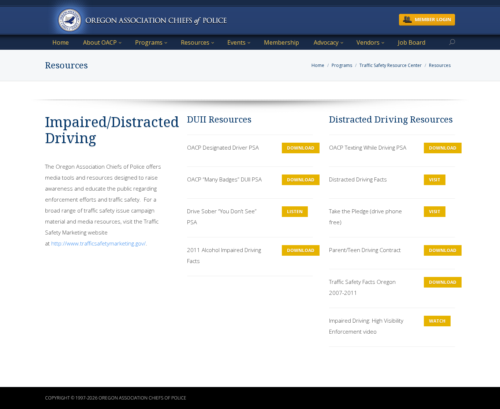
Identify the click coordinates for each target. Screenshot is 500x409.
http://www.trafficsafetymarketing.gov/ (98, 243)
